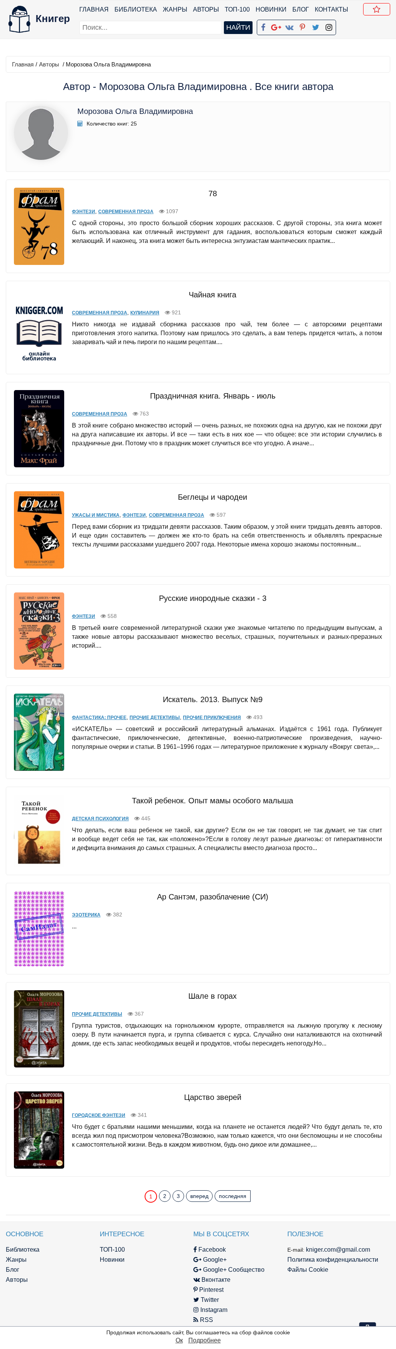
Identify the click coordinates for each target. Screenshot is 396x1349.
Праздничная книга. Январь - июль (212, 396)
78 (212, 193)
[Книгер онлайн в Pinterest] (302, 26)
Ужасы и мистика (95, 515)
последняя (232, 1196)
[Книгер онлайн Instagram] (329, 26)
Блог (300, 9)
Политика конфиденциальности (332, 1259)
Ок (179, 1340)
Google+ (214, 1259)
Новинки (271, 9)
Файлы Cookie (307, 1269)
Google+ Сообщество (233, 1269)
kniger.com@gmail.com (338, 1249)
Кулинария (144, 313)
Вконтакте (215, 1279)
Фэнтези (83, 211)
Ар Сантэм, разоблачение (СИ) (212, 897)
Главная (94, 9)
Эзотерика (86, 915)
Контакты (331, 9)
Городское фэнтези (98, 1115)
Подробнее (204, 1340)
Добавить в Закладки (376, 9)
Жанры (175, 9)
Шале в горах (212, 996)
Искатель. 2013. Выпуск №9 (213, 699)
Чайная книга (212, 294)
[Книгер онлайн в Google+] (276, 26)
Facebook (211, 1249)
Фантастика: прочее (99, 717)
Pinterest (211, 1289)
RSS (205, 1320)
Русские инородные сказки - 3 (212, 598)
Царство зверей (212, 1097)
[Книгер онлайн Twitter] (315, 26)
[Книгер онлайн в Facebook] (263, 26)
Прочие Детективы (155, 717)
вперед (199, 1196)
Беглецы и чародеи (212, 497)
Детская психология (100, 818)
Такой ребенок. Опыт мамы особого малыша (212, 800)
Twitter (209, 1299)
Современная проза (126, 211)
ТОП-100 (237, 9)
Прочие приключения (212, 717)
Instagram (213, 1310)
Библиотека (135, 9)
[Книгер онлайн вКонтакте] (289, 26)
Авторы (206, 9)
